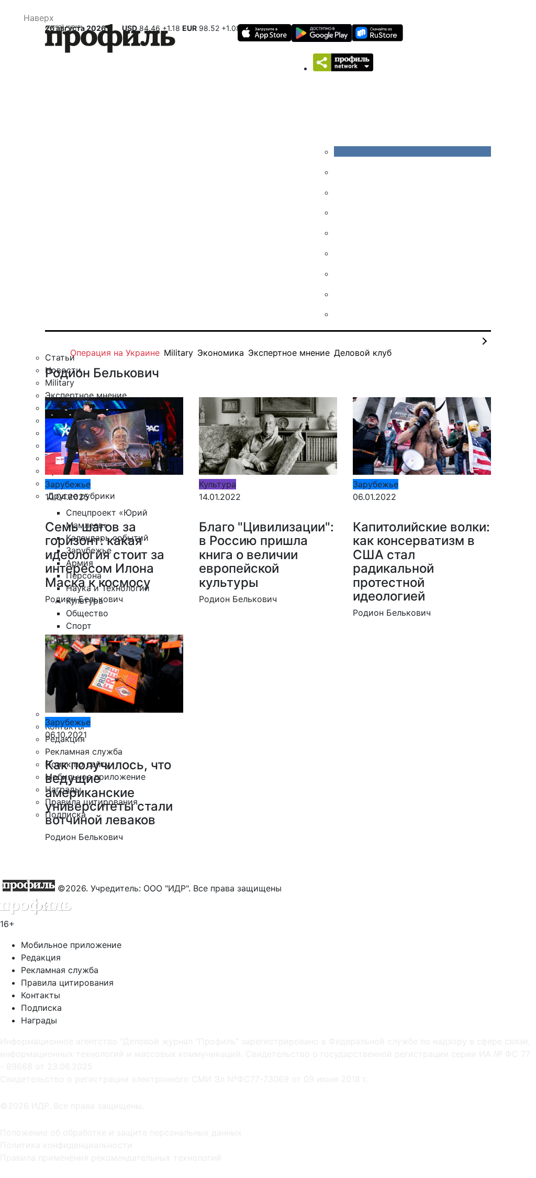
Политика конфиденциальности (66, 1145)
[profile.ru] (342, 294)
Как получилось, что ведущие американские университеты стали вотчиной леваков (109, 792)
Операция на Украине (115, 352)
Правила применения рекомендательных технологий (110, 1157)
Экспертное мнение (289, 352)
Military (178, 352)
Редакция (41, 957)
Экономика (220, 352)
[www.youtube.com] (342, 192)
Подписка (41, 1007)
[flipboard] (342, 314)
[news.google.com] (342, 253)
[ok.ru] (342, 172)
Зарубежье (68, 484)
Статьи (60, 357)
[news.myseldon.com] (342, 232)
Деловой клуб (363, 352)
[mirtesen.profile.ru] (342, 212)
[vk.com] (412, 151)
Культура (217, 484)
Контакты (40, 995)
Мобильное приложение (71, 945)
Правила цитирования (67, 982)
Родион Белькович (84, 599)
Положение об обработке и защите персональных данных (121, 1132)
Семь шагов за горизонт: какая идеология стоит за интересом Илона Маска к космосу (104, 554)
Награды (39, 1020)
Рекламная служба (59, 970)
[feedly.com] (342, 273)
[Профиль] (110, 40)
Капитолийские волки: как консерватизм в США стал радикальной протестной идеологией (421, 561)
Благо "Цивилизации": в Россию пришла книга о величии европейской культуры (266, 554)
